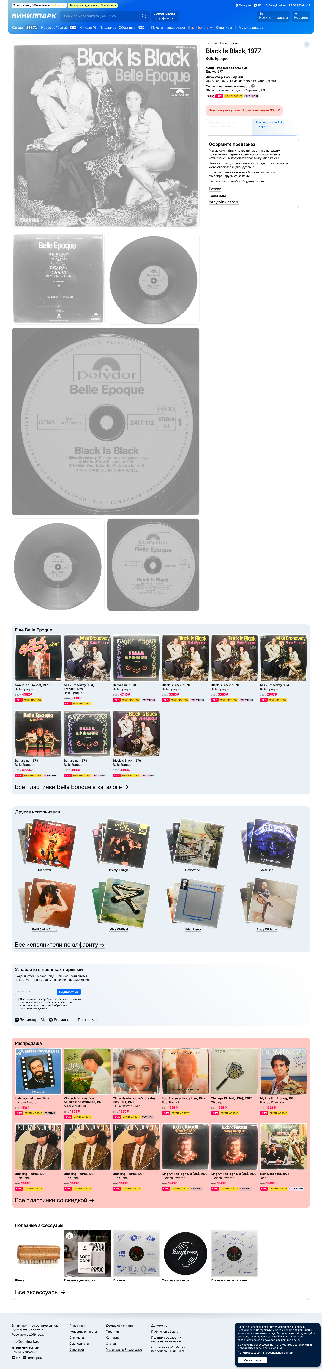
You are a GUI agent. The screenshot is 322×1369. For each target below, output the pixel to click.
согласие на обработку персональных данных (53, 999)
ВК (18, 1358)
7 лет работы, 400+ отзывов (39, 5)
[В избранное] (307, 44)
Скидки (88, 27)
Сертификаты (200, 28)
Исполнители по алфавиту (164, 16)
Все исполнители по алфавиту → (60, 944)
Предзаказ (107, 27)
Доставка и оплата (119, 1325)
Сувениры (224, 27)
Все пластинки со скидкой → (54, 1200)
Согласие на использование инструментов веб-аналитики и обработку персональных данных (275, 1346)
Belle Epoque (217, 58)
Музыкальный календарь (124, 1349)
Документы (159, 1325)
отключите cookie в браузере (256, 1339)
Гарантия (112, 1331)
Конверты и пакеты (83, 1331)
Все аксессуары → (40, 1292)
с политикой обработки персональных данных (43, 1007)
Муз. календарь (251, 27)
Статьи (111, 1343)
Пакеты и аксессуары (168, 27)
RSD (141, 27)
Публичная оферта (164, 1331)
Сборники (127, 27)
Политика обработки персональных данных (167, 1339)
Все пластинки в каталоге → (72, 787)
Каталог (24, 27)
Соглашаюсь (252, 1360)
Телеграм (217, 195)
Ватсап (215, 189)
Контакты (112, 1337)
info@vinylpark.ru (275, 5)
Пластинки (77, 1325)
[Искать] (143, 16)
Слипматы (76, 1337)
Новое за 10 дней (58, 27)
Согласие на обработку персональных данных (168, 1349)
